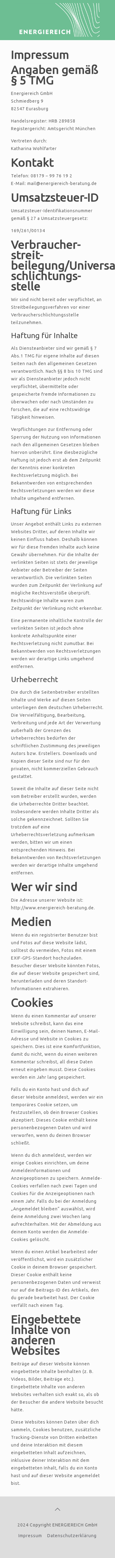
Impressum (30, 1535)
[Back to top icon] (57, 1509)
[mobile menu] (107, 12)
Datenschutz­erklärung (72, 1535)
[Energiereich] (57, 20)
